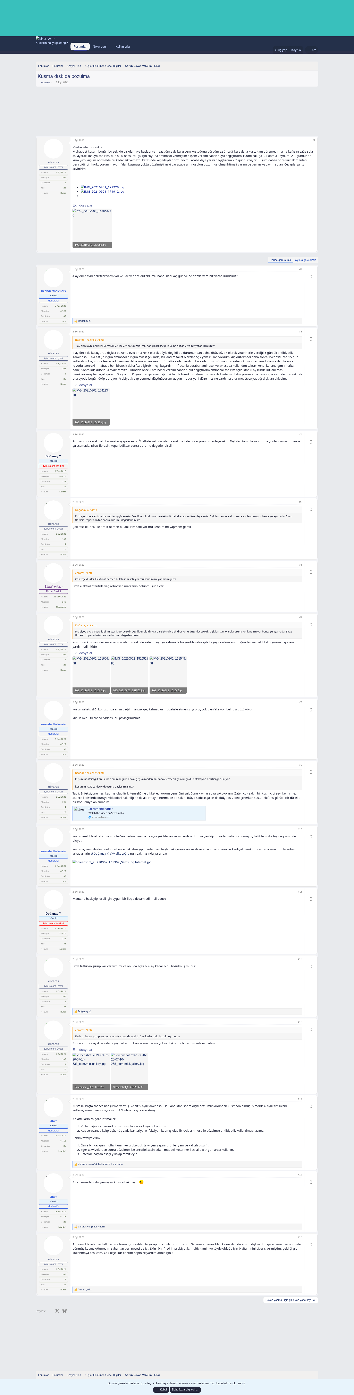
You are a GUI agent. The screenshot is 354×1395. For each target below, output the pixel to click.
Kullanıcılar (123, 46)
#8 (300, 702)
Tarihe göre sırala (280, 259)
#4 (300, 434)
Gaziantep (61, 607)
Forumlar (80, 46)
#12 (300, 959)
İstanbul (62, 1151)
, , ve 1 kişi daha (100, 1164)
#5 (300, 502)
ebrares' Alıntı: (83, 573)
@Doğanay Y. (100, 853)
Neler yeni (99, 46)
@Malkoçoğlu (119, 853)
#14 (300, 1099)
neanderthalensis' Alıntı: (89, 339)
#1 (313, 140)
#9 (300, 764)
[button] (109, 46)
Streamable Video (100, 809)
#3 (300, 331)
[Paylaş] (308, 140)
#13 (300, 1022)
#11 (300, 891)
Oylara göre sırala (305, 259)
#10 (300, 829)
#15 (300, 1175)
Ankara (62, 492)
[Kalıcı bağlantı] (74, 180)
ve (91, 1226)
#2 (300, 269)
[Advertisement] (177, 100)
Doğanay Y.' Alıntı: (86, 510)
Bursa (63, 193)
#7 (300, 617)
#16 (300, 1237)
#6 (300, 564)
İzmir (64, 321)
